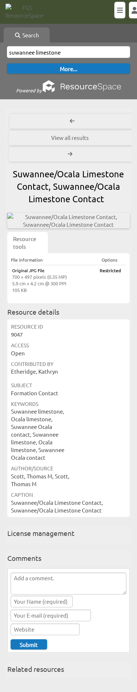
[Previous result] (72, 121)
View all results (70, 137)
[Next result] (71, 154)
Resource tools (24, 242)
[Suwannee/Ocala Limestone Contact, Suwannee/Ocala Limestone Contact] (68, 220)
